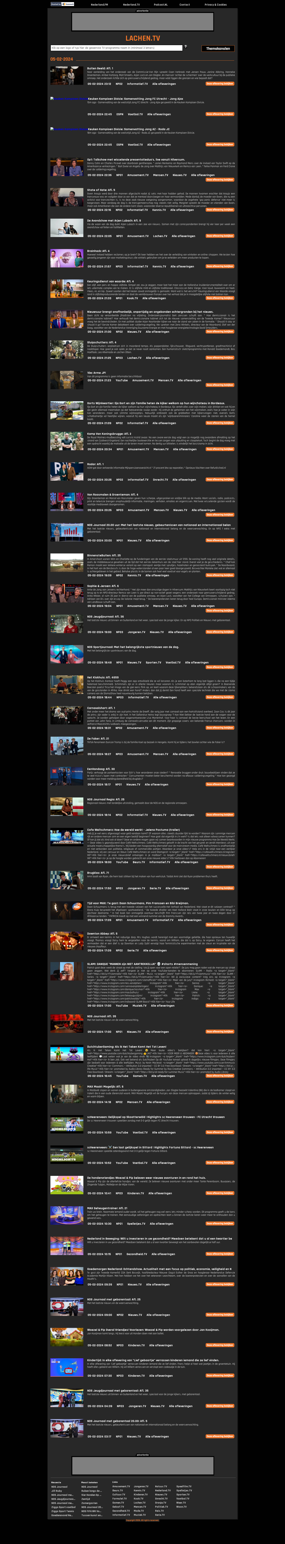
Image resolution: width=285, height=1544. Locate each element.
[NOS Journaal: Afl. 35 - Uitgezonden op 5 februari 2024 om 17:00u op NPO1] (66, 1032)
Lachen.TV (160, 236)
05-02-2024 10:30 (99, 1224)
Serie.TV (155, 888)
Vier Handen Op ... (91, 1495)
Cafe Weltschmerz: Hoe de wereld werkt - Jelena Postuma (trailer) (133, 830)
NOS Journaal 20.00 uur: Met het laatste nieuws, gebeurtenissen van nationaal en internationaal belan (159, 525)
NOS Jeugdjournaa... (63, 1499)
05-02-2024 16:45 (100, 1076)
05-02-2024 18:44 (100, 697)
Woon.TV (181, 1507)
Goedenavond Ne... (62, 1515)
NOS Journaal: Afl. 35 (101, 1016)
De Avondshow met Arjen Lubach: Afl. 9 (114, 221)
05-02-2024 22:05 (100, 236)
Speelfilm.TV (183, 1486)
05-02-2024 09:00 (100, 1315)
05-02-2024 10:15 (99, 1254)
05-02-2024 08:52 (100, 1345)
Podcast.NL (161, 5)
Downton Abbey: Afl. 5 (102, 934)
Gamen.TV (140, 1076)
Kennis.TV (159, 210)
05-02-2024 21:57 (99, 267)
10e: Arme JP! (96, 373)
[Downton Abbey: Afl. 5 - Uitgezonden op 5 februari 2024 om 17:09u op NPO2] (66, 949)
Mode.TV (139, 1511)
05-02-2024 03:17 (99, 1437)
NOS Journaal (59, 1487)
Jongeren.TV (136, 632)
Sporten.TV (153, 663)
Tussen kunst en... (91, 1515)
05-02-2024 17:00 (99, 1006)
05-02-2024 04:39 (100, 1406)
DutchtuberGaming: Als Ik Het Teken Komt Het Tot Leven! (126, 1047)
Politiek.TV (161, 1507)
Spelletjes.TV (136, 1224)
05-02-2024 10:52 (99, 1163)
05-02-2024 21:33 (99, 298)
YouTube (122, 380)
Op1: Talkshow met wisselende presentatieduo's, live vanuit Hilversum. (136, 160)
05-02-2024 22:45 (100, 114)
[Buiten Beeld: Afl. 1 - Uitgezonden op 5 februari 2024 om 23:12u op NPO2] (66, 84)
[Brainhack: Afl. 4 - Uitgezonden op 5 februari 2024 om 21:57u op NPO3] (66, 267)
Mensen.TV (160, 175)
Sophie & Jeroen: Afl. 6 (103, 586)
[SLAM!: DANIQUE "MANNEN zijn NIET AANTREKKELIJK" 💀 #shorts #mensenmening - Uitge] (66, 980)
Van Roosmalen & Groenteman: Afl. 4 (112, 495)
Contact (185, 5)
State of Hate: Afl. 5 (101, 190)
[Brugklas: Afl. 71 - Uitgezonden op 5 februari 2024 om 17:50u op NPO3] (66, 888)
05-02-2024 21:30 (99, 332)
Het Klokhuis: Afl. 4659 (103, 677)
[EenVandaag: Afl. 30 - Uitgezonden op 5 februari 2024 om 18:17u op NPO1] (66, 785)
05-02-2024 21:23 (99, 380)
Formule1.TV (119, 1498)
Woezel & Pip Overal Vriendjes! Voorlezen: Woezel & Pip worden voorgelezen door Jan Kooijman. (153, 1330)
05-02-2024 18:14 (99, 815)
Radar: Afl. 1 (95, 464)
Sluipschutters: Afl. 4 (102, 342)
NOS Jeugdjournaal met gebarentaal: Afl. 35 (118, 1391)
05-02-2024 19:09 (99, 575)
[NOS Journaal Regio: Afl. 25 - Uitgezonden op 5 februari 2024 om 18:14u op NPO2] (66, 815)
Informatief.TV (137, 84)
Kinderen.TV (135, 1193)
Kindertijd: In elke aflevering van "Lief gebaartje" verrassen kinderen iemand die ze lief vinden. (153, 1360)
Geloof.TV (118, 1507)
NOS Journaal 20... (92, 1507)
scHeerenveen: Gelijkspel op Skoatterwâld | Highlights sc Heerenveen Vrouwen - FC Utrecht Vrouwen (156, 1117)
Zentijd (85, 1499)
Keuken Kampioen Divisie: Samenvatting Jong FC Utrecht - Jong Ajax (135, 99)
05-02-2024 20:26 (100, 480)
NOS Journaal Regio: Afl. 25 (105, 799)
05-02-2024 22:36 (100, 175)
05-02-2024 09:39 (100, 1285)
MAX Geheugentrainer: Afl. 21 (107, 1208)
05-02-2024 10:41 (99, 1193)
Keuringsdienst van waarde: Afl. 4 (110, 281)
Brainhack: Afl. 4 (98, 251)
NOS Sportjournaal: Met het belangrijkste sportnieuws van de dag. (133, 647)
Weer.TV (181, 1502)
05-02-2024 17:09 (99, 920)
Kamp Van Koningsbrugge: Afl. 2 (109, 434)
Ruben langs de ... (91, 1491)
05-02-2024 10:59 (99, 1133)
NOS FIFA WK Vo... (91, 1511)
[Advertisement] (142, 21)
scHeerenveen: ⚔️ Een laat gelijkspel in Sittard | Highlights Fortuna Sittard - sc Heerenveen (150, 1147)
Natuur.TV (161, 1486)
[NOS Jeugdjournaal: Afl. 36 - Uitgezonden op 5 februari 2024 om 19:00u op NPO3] (66, 632)
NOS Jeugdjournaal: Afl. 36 (105, 617)
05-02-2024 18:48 (100, 663)
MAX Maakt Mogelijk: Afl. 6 (105, 1087)
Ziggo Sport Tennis (62, 1511)
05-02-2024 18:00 (99, 862)
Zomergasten (89, 1503)
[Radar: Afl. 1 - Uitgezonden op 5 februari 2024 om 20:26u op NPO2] (66, 480)
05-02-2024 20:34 (100, 449)
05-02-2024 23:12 (99, 84)
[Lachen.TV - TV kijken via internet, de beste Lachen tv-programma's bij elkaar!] (77, 5)
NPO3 (119, 267)
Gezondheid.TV (137, 1254)
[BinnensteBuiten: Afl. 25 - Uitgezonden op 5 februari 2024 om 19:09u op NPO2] (66, 571)
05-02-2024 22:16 (99, 210)
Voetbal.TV (135, 114)
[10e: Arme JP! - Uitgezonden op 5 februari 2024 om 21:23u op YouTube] (66, 388)
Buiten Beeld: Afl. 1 (100, 68)
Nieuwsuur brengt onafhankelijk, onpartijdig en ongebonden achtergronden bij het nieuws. (150, 312)
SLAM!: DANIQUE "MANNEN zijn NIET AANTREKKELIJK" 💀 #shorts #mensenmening (142, 964)
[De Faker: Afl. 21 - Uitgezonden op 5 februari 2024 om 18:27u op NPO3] (66, 754)
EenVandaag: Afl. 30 (101, 769)
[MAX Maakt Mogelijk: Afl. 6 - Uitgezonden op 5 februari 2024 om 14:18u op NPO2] (66, 1102)
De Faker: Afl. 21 (98, 739)
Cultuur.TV (118, 1494)
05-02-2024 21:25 (99, 358)
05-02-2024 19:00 (99, 632)
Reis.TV (159, 1511)
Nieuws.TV (180, 175)
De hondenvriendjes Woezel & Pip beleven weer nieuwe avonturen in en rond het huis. (146, 1178)
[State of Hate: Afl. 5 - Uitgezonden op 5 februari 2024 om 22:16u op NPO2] (66, 206)
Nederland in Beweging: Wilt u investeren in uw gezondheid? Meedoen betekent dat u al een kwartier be (159, 1239)
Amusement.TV (138, 175)
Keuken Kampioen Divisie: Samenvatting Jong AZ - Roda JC (129, 129)
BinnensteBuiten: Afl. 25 (104, 555)
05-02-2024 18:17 (99, 785)
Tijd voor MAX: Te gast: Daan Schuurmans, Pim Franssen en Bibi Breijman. (138, 903)
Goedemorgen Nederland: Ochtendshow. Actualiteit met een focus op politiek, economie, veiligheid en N (159, 1269)
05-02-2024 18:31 (99, 728)
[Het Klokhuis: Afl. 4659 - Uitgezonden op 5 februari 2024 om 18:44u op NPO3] (66, 693)
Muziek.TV (139, 1006)
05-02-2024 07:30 (100, 1376)
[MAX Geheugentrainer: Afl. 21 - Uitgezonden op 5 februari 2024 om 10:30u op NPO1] (66, 1224)
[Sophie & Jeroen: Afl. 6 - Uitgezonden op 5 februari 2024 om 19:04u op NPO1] (66, 602)
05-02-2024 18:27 (99, 754)
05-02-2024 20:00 (100, 541)
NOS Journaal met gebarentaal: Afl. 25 (114, 1299)
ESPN (120, 114)
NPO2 (119, 84)
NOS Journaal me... (62, 1495)
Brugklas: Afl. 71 (98, 873)
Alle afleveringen (164, 84)
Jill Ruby (56, 1491)
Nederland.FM (99, 5)
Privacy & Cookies (216, 5)
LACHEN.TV (142, 38)
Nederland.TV (131, 5)
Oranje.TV (160, 1502)
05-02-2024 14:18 (99, 1102)
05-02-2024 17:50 (99, 888)
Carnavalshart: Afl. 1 (101, 708)
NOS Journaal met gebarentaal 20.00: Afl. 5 (117, 1421)
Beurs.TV (139, 862)
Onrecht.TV (160, 480)
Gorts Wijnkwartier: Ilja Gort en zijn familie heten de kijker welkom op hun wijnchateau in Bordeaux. (156, 403)
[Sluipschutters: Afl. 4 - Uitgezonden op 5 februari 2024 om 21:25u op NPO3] (66, 358)
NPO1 (119, 175)
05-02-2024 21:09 (99, 423)
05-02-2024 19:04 (100, 606)
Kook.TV (132, 298)
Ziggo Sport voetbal (63, 1507)
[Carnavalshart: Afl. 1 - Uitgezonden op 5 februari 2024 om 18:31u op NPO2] (66, 724)
